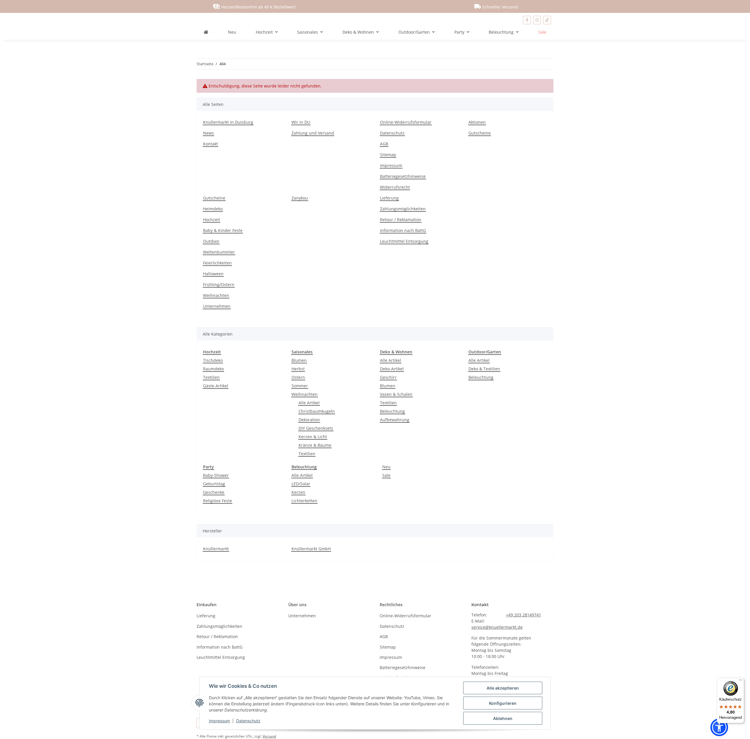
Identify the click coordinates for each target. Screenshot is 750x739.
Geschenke (213, 492)
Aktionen (477, 122)
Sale (386, 475)
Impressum (219, 720)
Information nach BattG (403, 230)
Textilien (211, 377)
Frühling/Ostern (218, 284)
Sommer (300, 386)
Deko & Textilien (484, 369)
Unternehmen (217, 306)
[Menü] (740, 681)
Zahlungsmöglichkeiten (403, 209)
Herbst (298, 369)
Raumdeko (213, 369)
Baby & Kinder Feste (223, 230)
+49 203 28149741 (523, 615)
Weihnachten (216, 295)
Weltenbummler (219, 252)
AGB (384, 144)
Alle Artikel (309, 402)
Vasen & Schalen (396, 394)
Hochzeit (211, 219)
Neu (386, 467)
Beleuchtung (392, 411)
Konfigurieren (503, 703)
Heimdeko (213, 209)
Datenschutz (248, 720)
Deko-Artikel (392, 369)
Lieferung (389, 198)
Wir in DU (301, 122)
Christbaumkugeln (317, 411)
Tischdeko (213, 360)
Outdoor (211, 241)
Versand (269, 736)
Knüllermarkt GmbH (311, 548)
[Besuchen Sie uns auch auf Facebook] (527, 20)
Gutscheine (479, 133)
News (208, 133)
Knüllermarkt (216, 548)
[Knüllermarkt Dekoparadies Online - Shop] (206, 32)
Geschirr (388, 377)
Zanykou (300, 198)
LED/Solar (301, 484)
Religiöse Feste (217, 500)
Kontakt (210, 144)
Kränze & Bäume (315, 445)
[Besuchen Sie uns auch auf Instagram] (537, 20)
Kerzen (298, 492)
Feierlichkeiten (217, 263)
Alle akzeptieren (503, 687)
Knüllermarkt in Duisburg (228, 122)
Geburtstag (214, 484)
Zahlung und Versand (313, 133)
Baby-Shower (216, 475)
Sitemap (388, 154)
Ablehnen (502, 718)
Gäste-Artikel (215, 386)
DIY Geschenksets (316, 428)
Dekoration (309, 419)
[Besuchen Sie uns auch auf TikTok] (547, 20)
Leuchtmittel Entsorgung (404, 241)
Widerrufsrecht (395, 187)
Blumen (299, 360)
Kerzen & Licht (313, 436)
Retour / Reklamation (400, 219)
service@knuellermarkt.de (497, 627)
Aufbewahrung (394, 419)
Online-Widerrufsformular (406, 122)
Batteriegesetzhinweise (403, 176)
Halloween (213, 273)
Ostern (298, 377)
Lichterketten (304, 500)
